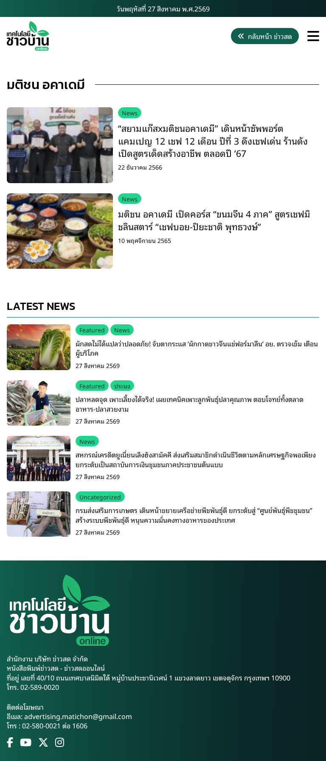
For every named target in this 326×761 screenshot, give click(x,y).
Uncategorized (100, 497)
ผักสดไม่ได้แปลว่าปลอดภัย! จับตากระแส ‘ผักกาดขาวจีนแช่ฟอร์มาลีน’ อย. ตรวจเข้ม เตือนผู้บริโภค (197, 348)
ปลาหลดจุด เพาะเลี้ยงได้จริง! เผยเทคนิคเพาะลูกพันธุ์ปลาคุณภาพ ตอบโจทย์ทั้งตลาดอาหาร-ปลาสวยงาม (190, 403)
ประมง (122, 385)
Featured (92, 330)
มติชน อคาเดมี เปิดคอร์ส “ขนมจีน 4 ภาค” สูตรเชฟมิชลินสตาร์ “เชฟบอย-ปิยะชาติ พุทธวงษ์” (214, 219)
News (130, 112)
